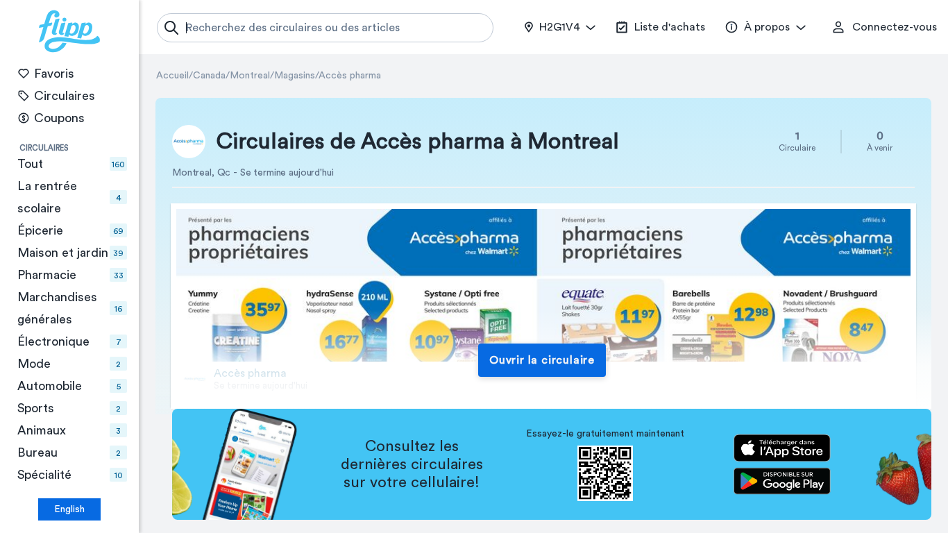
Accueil (172, 76)
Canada (209, 76)
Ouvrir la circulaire (542, 360)
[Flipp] (69, 31)
